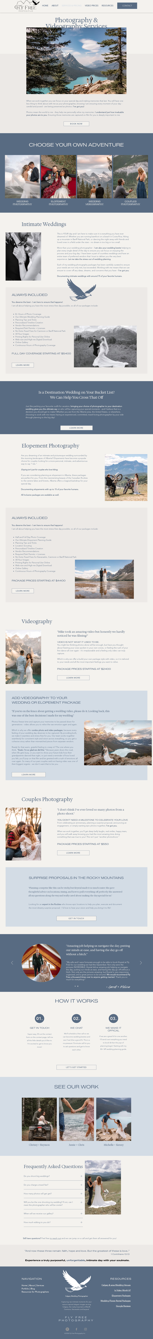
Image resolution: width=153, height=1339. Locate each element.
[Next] (141, 963)
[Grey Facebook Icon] (76, 1329)
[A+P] (75, 986)
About (32, 1285)
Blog (33, 1288)
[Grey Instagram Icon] (85, 1329)
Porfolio (25, 1288)
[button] (107, 5)
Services (40, 1285)
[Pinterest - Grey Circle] (67, 1329)
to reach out (55, 1238)
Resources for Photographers (35, 1292)
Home (24, 1285)
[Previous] (12, 963)
